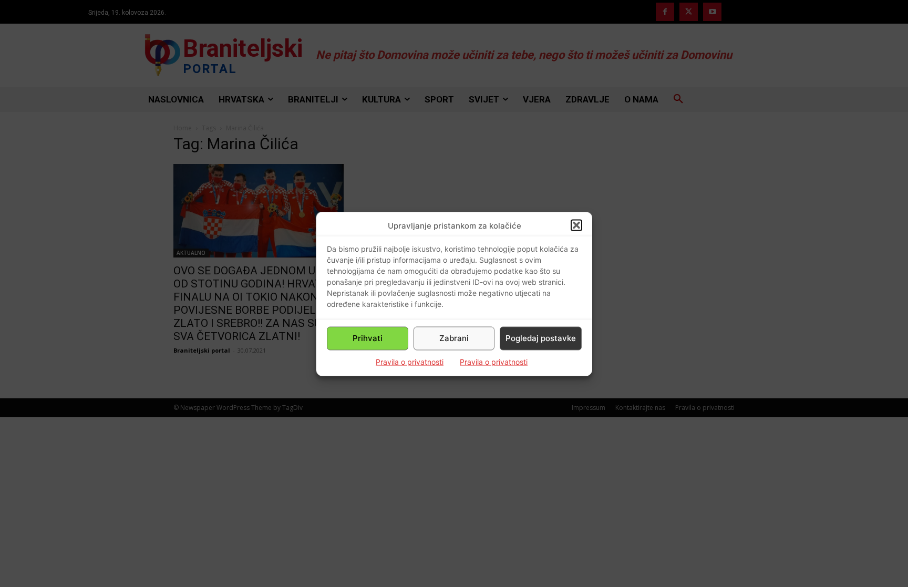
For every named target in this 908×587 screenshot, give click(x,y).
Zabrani (454, 338)
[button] (576, 225)
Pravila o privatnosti (409, 361)
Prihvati (368, 338)
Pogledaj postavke (540, 338)
